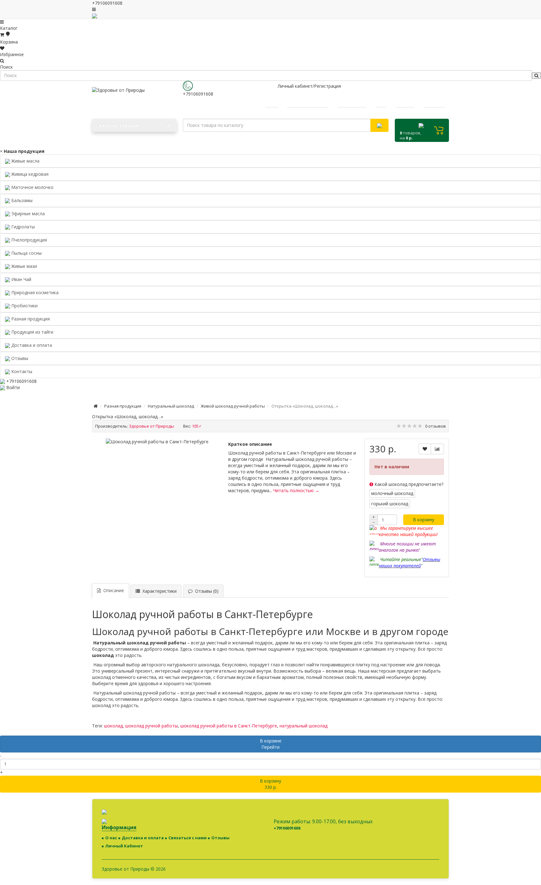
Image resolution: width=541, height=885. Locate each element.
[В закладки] (425, 449)
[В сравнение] (437, 449)
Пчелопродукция (28, 240)
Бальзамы (21, 200)
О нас (111, 838)
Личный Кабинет (124, 846)
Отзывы (220, 838)
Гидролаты (22, 227)
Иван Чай (20, 279)
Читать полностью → (296, 490)
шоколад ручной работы (151, 726)
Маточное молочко (32, 187)
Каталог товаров (119, 125)
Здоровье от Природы (151, 426)
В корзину (423, 520)
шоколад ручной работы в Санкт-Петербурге (228, 726)
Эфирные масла (27, 213)
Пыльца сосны (26, 253)
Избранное (12, 54)
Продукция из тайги (31, 332)
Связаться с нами (187, 838)
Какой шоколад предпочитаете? (408, 484)
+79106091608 (198, 94)
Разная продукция (30, 319)
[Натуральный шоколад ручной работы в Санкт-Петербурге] (157, 442)
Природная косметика (34, 292)
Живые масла (24, 161)
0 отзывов (435, 426)
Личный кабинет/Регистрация (309, 86)
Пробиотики (24, 306)
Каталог (9, 28)
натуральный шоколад (303, 726)
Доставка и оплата (143, 838)
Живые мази (23, 266)
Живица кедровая (29, 174)
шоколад (113, 726)
